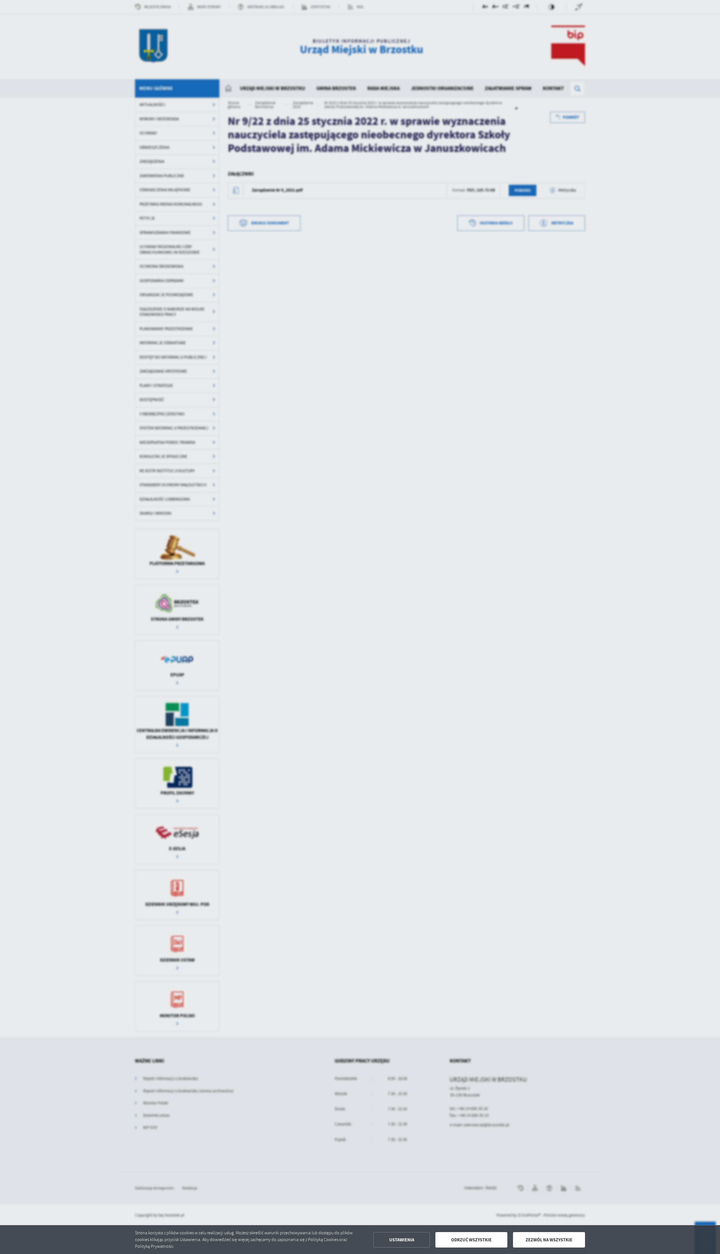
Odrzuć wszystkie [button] (471, 1240)
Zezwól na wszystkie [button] (549, 1240)
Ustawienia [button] (401, 1240)
